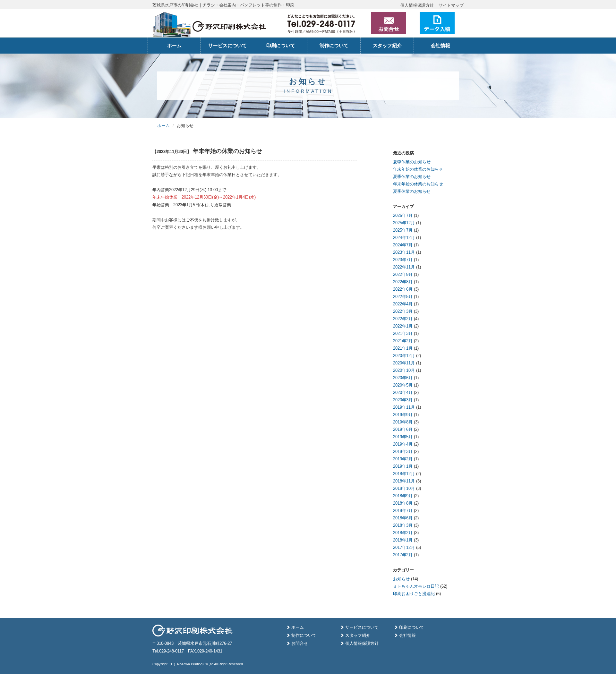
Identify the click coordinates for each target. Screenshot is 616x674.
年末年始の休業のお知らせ (418, 169)
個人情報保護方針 (417, 5)
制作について (334, 45)
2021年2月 (403, 340)
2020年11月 (404, 363)
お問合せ (299, 643)
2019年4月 (403, 444)
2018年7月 (403, 510)
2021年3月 (403, 333)
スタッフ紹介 (387, 45)
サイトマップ (451, 5)
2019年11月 (404, 407)
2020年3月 (403, 399)
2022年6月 (403, 289)
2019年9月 (403, 414)
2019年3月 (403, 451)
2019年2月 (403, 458)
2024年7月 (403, 245)
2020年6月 (403, 377)
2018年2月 (403, 532)
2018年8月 (403, 503)
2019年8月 (403, 422)
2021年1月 (403, 348)
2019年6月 (403, 429)
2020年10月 (404, 370)
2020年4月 (403, 392)
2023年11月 (404, 252)
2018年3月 (403, 525)
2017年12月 (404, 547)
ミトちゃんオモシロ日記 (416, 586)
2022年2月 (403, 318)
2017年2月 (403, 554)
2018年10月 (404, 488)
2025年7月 (403, 230)
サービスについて (227, 45)
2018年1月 (403, 540)
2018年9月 (403, 495)
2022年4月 (403, 304)
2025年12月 (404, 222)
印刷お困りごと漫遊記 (414, 593)
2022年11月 (404, 267)
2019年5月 (403, 436)
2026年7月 (403, 215)
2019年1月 (403, 466)
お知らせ (401, 578)
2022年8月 (403, 281)
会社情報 (440, 45)
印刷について (280, 45)
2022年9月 (403, 274)
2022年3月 (403, 311)
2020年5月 (403, 385)
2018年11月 (404, 481)
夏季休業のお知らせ (412, 161)
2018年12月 (404, 473)
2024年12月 (404, 237)
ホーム (174, 45)
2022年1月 (403, 326)
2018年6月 (403, 518)
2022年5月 (403, 296)
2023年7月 (403, 259)
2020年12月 (404, 355)
